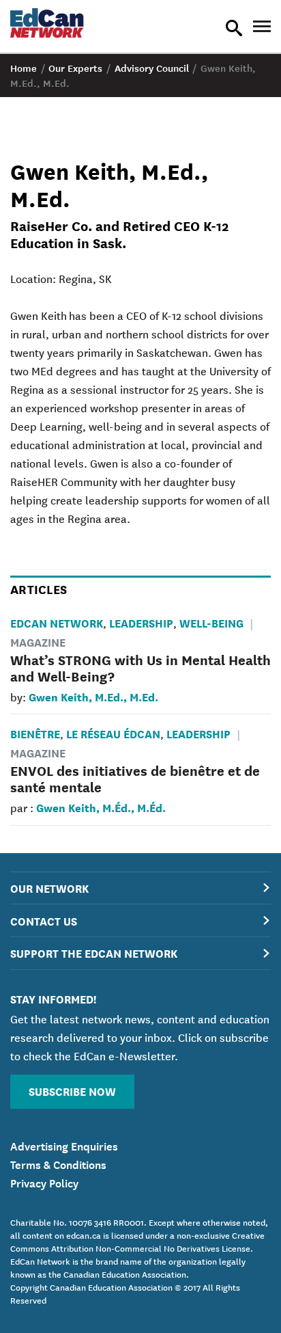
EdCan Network (56, 622)
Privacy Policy (44, 1182)
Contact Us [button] (43, 920)
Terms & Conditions (58, 1163)
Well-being (211, 622)
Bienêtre (35, 733)
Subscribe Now (72, 1090)
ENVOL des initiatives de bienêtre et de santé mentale (135, 778)
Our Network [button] (49, 887)
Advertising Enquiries (64, 1145)
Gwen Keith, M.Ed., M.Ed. (93, 696)
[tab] (140, 888)
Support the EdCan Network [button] (93, 952)
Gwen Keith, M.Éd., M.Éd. (101, 807)
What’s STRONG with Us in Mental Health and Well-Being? (140, 667)
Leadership (141, 622)
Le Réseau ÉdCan (113, 733)
